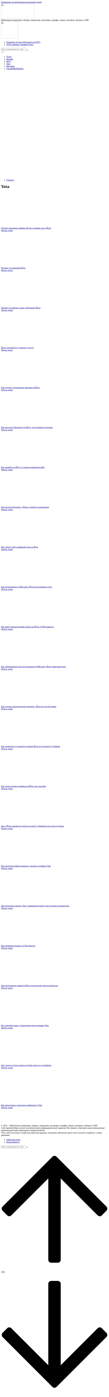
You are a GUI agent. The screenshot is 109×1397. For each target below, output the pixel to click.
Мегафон (10, 66)
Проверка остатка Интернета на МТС (23, 42)
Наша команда (12, 1142)
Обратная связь (13, 1140)
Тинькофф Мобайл (14, 69)
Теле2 (9, 57)
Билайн (9, 59)
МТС (8, 61)
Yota (8, 64)
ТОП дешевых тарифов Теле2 (19, 44)
